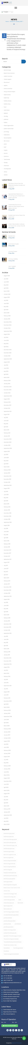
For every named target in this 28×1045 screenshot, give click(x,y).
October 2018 (7, 519)
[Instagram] (10, 1030)
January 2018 (7, 547)
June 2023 (6, 368)
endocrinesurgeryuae (9, 902)
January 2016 (7, 621)
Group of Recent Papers (9, 91)
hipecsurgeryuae (8, 909)
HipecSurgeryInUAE (8, 906)
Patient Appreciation (9, 125)
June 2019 (6, 494)
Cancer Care (7, 890)
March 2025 (6, 312)
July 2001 (6, 796)
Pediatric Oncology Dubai (10, 930)
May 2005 (6, 762)
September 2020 (8, 448)
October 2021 (7, 408)
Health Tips (6, 97)
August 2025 (7, 297)
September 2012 (7, 685)
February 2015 (7, 651)
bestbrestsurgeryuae (9, 836)
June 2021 (6, 420)
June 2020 (6, 457)
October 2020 (7, 445)
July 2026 (6, 279)
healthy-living (7, 104)
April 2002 (6, 787)
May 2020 (6, 460)
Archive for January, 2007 (16, 21)
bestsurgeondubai (8, 881)
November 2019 (7, 479)
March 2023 (6, 377)
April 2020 (6, 463)
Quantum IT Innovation (17, 1042)
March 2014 (6, 673)
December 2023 (7, 349)
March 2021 (6, 430)
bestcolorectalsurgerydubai (10, 839)
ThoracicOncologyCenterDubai (11, 939)
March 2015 (6, 648)
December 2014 (7, 658)
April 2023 (6, 374)
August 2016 (6, 599)
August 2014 (7, 667)
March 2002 (6, 790)
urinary (5, 171)
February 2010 (7, 698)
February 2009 (7, 710)
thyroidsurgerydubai (18, 948)
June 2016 (6, 605)
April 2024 (6, 346)
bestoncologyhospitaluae (10, 866)
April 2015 (6, 645)
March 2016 (6, 614)
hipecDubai (20, 902)
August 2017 (6, 562)
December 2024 (8, 322)
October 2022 (7, 393)
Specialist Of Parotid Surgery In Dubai (12, 936)
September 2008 (8, 716)
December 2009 (8, 701)
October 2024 (7, 328)
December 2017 (7, 550)
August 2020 (7, 451)
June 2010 (6, 695)
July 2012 (6, 688)
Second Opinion (7, 138)
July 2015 (6, 636)
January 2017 (7, 584)
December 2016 (7, 587)
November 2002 (7, 781)
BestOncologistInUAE (8, 857)
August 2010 (6, 692)
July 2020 (6, 454)
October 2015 (7, 630)
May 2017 (6, 571)
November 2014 (7, 661)
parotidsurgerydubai (8, 927)
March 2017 (6, 577)
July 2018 (6, 528)
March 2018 (6, 541)
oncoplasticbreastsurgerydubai (11, 915)
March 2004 (7, 775)
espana (5, 85)
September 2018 (7, 522)
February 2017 (7, 581)
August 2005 (7, 756)
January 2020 (7, 473)
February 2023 (7, 380)
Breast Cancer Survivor (9, 73)
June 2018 (6, 531)
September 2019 (7, 485)
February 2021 (7, 433)
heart (5, 107)
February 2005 (7, 766)
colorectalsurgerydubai (9, 899)
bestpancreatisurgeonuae (10, 872)
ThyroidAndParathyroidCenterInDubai (12, 942)
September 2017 (7, 559)
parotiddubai (18, 924)
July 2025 (6, 300)
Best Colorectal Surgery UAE (10, 845)
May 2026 (6, 285)
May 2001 (6, 799)
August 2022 (7, 399)
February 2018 (7, 544)
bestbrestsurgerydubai (9, 833)
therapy (6, 162)
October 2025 (7, 294)
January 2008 (7, 732)
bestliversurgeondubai (9, 851)
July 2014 (6, 670)
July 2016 (6, 602)
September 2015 (7, 633)
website (5, 175)
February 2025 (7, 316)
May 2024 (6, 343)
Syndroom (6, 156)
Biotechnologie (7, 70)
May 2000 (6, 821)
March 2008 (6, 725)
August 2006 (7, 741)
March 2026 (6, 291)
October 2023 (7, 356)
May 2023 (6, 371)
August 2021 (6, 414)
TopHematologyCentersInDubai (11, 954)
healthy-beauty (7, 101)
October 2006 (7, 738)
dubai (19, 899)
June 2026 (6, 282)
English (6, 11)
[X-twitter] (22, 1030)
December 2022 (7, 386)
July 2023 (6, 365)
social (5, 144)
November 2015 (7, 627)
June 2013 (6, 682)
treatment (6, 165)
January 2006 (7, 753)
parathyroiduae (7, 924)
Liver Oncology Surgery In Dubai (11, 912)
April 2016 (6, 611)
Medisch (6, 113)
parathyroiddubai (8, 918)
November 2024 (7, 325)
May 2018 (6, 534)
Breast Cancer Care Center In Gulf (12, 887)
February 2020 (7, 470)
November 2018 (7, 516)
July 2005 (6, 759)
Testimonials (7, 159)
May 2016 (6, 608)
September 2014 (8, 664)
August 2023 (7, 362)
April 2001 (6, 802)
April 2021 (6, 426)
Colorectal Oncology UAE (9, 896)
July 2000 (6, 818)
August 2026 (7, 275)
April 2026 (6, 288)
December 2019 (7, 476)
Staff (5, 147)
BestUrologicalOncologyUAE (10, 884)
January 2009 (7, 713)
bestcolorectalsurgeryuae (10, 842)
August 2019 (6, 488)
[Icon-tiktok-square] (16, 1030)
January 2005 (7, 769)
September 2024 (8, 331)
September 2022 (8, 396)
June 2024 (6, 340)
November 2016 (7, 590)
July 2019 (6, 491)
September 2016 (7, 596)
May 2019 (6, 497)
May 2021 (6, 423)
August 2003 (7, 778)
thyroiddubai (7, 948)
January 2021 (7, 436)
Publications (7, 134)
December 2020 (7, 439)
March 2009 (6, 707)
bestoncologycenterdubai (10, 860)
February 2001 (7, 809)
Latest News (6, 110)
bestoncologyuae (8, 869)
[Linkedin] (13, 1030)
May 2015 (6, 642)
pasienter (6, 119)
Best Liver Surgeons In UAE (10, 854)
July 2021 (6, 417)
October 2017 (7, 556)
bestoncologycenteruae (9, 863)
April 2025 (6, 309)
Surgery (5, 150)
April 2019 (6, 500)
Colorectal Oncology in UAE (10, 893)
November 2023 (7, 352)
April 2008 (6, 722)
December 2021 (7, 405)
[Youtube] (19, 1030)
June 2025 (6, 303)
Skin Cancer (6, 141)
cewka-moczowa (8, 76)
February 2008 (7, 729)
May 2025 (6, 306)
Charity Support (7, 79)
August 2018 (6, 525)
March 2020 (6, 467)
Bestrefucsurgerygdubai (9, 878)
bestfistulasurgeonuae (9, 848)
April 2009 (6, 704)
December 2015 (7, 624)
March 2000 (6, 824)
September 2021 (7, 411)
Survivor (6, 153)
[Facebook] (7, 1030)
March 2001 (6, 806)
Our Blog (6, 116)
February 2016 (7, 618)
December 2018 (7, 513)
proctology (6, 131)
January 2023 (7, 383)
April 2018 (6, 537)
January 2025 (7, 319)
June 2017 (6, 568)
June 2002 (6, 784)
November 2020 (7, 442)
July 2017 (6, 565)
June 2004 (6, 772)
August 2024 (7, 334)
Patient (5, 122)
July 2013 (6, 679)
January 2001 (7, 812)
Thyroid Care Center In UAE (10, 945)
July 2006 (6, 744)
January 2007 (7, 735)
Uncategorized (7, 168)
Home (7, 21)
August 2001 (6, 793)
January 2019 (7, 510)
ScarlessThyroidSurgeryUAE (10, 933)
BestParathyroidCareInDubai (10, 875)
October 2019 (7, 482)
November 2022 (7, 389)
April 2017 (6, 574)
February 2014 (7, 676)
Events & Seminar (8, 88)
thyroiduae (6, 951)
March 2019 (6, 504)
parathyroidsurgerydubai (9, 921)
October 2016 (7, 593)
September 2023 (8, 359)
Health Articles (7, 94)
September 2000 (8, 815)
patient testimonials (8, 128)
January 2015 (7, 655)
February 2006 (7, 750)
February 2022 (7, 402)
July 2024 (6, 337)
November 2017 (7, 553)
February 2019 (7, 507)
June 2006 (6, 747)
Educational (6, 82)
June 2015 (6, 639)
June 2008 (6, 719)
